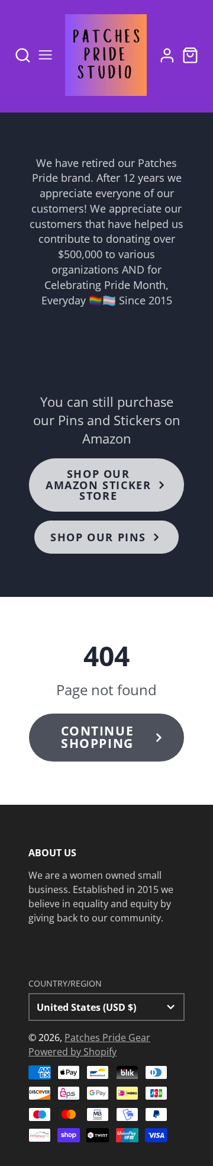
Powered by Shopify (72, 1051)
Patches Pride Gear (107, 1037)
